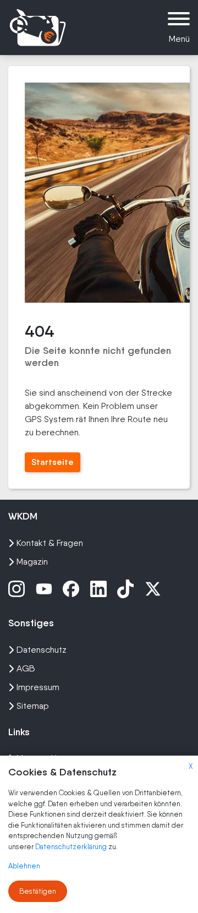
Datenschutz (41, 649)
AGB (25, 668)
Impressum (37, 687)
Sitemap (32, 706)
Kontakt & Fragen (49, 543)
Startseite (52, 462)
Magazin (32, 561)
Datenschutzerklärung (71, 847)
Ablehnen (24, 866)
